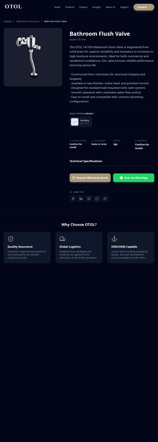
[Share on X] (89, 198)
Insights (96, 7)
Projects (83, 7)
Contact (142, 7)
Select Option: (82, 113)
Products (69, 7)
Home (57, 7)
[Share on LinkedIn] (81, 198)
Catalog (8, 21)
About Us (110, 7)
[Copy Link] (105, 198)
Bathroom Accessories (28, 21)
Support (124, 7)
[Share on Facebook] (73, 198)
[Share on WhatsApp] (97, 198)
